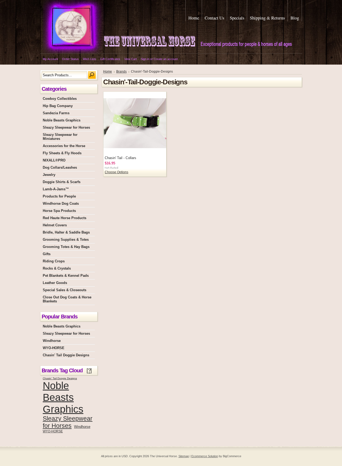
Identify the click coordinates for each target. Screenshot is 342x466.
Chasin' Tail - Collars (120, 158)
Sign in (145, 59)
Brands (121, 71)
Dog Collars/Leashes (60, 167)
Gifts (46, 254)
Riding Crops (54, 261)
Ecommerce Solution (204, 456)
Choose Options (116, 172)
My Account (50, 59)
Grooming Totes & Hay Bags (66, 247)
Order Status (70, 59)
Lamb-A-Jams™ (56, 189)
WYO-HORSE (53, 348)
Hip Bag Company (58, 106)
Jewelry (49, 175)
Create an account (166, 59)
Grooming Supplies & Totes (66, 240)
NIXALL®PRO (54, 160)
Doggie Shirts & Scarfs (61, 182)
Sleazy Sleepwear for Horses (66, 127)
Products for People (59, 196)
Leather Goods (55, 283)
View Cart (130, 59)
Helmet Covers (55, 225)
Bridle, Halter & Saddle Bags (66, 232)
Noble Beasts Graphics (61, 120)
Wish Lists (89, 59)
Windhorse (52, 341)
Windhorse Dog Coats (61, 204)
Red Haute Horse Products (64, 218)
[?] (89, 370)
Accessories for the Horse (64, 146)
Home (107, 71)
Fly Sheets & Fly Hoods (62, 153)
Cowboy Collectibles (60, 99)
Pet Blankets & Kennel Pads (66, 276)
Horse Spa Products (59, 211)
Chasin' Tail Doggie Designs (66, 355)
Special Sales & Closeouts (64, 290)
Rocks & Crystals (57, 268)
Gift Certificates (110, 59)
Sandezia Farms (56, 113)
